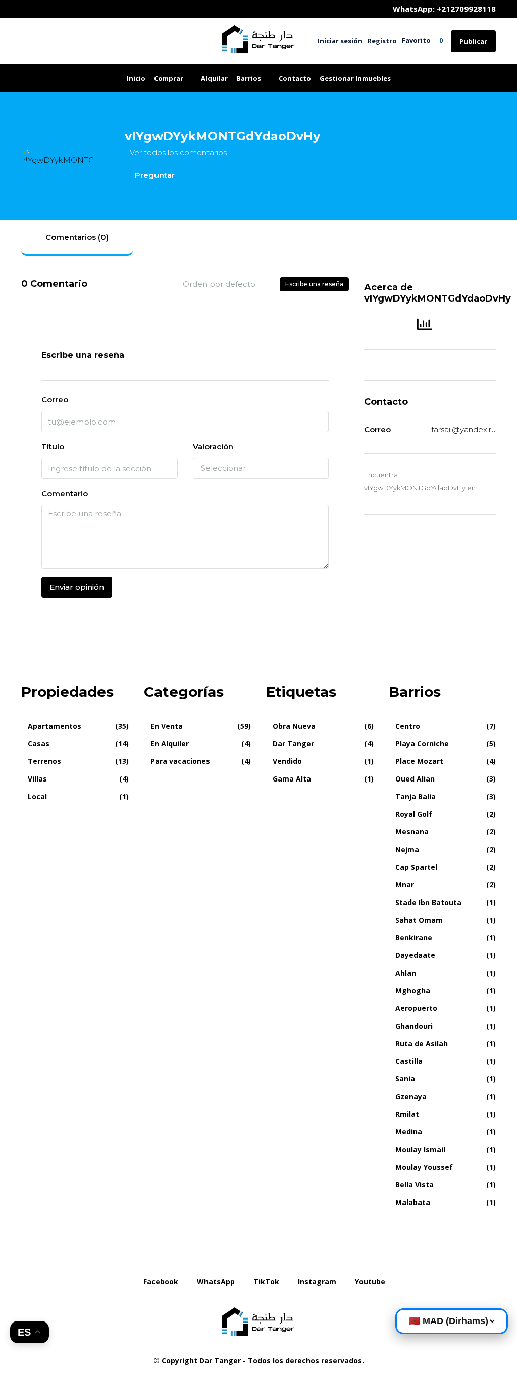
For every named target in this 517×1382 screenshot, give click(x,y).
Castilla (409, 1061)
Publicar (473, 41)
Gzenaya (411, 1096)
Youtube (369, 1281)
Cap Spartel (416, 867)
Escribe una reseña (314, 284)
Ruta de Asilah (421, 1043)
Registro (382, 40)
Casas (38, 743)
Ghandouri (414, 1026)
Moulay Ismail (420, 1149)
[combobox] (227, 284)
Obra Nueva (294, 726)
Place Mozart (419, 761)
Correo (54, 399)
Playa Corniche (422, 743)
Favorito (422, 40)
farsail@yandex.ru (463, 429)
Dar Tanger (293, 743)
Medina (408, 1131)
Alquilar (214, 78)
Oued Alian (415, 779)
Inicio (136, 78)
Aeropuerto (416, 1008)
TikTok (266, 1281)
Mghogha (412, 990)
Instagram (317, 1281)
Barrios (248, 78)
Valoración (213, 446)
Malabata (412, 1202)
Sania (405, 1079)
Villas (37, 779)
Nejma (407, 849)
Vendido (287, 761)
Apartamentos (54, 726)
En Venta (166, 726)
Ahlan (405, 973)
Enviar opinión (76, 587)
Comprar (168, 78)
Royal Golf (413, 814)
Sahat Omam (419, 920)
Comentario (64, 493)
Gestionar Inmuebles (355, 78)
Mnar (404, 884)
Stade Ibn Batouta (428, 902)
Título (52, 446)
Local (37, 796)
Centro (407, 726)
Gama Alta (292, 779)
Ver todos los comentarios (178, 152)
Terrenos (44, 761)
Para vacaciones (180, 761)
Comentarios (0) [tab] (77, 237)
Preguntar (154, 175)
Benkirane (413, 937)
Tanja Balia (415, 796)
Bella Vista (414, 1184)
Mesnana (412, 831)
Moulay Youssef (424, 1167)
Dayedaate (415, 955)
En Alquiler (169, 743)
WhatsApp (216, 1281)
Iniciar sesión (340, 40)
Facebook (160, 1281)
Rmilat (407, 1114)
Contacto (295, 78)
